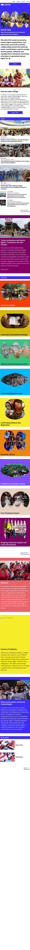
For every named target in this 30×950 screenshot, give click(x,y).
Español (18, 1)
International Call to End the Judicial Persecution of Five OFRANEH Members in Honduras (14, 187)
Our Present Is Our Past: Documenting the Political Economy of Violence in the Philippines (18, 204)
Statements (16, 193)
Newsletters (19, 757)
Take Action (19, 745)
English (13, 1)
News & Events (10, 138)
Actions (8, 184)
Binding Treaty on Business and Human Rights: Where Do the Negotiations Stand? (15, 140)
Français (23, 1)
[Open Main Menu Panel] (28, 4)
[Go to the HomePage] (6, 4)
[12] (15, 79)
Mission (15, 64)
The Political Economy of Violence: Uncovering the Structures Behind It (15, 161)
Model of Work (15, 112)
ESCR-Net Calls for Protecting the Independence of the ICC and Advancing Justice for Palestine (16, 196)
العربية (27, 1)
